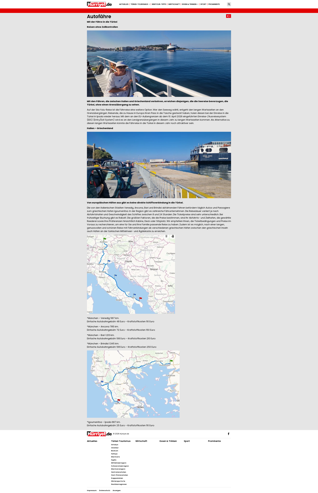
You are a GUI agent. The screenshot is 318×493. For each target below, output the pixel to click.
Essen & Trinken (189, 4)
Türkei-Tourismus (139, 4)
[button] (229, 4)
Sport (203, 4)
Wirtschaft (174, 4)
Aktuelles (123, 4)
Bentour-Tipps (159, 4)
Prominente (214, 4)
